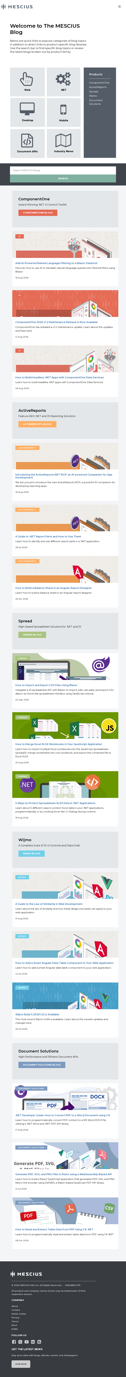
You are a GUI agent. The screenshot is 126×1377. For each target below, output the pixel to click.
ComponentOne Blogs (38, 212)
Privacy (16, 1317)
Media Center (19, 1314)
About (15, 1306)
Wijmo (93, 95)
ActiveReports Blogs (37, 424)
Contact (16, 1310)
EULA (14, 1325)
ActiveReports (97, 87)
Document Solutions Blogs (42, 1064)
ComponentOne (99, 82)
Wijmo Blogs (31, 853)
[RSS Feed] (39, 1341)
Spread (93, 91)
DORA (15, 1329)
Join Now (21, 1364)
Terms (15, 1321)
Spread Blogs (32, 634)
